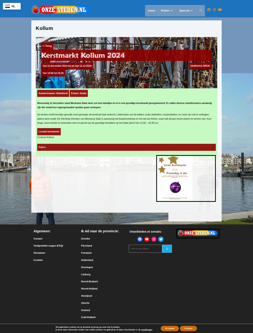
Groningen (87, 267)
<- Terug (47, 46)
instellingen (146, 329)
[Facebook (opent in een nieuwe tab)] (209, 9)
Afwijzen (188, 328)
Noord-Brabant (89, 281)
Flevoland (86, 245)
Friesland (86, 253)
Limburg (85, 274)
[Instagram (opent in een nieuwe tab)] (214, 9)
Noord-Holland (89, 288)
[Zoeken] (167, 249)
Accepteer (169, 328)
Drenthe (85, 238)
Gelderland (87, 260)
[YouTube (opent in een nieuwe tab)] (220, 9)
